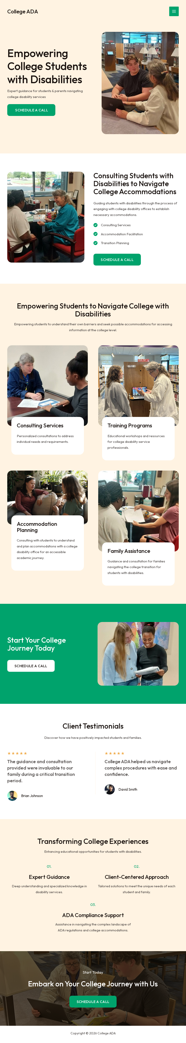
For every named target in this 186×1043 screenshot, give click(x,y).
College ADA (22, 11)
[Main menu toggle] (174, 11)
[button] (117, 260)
